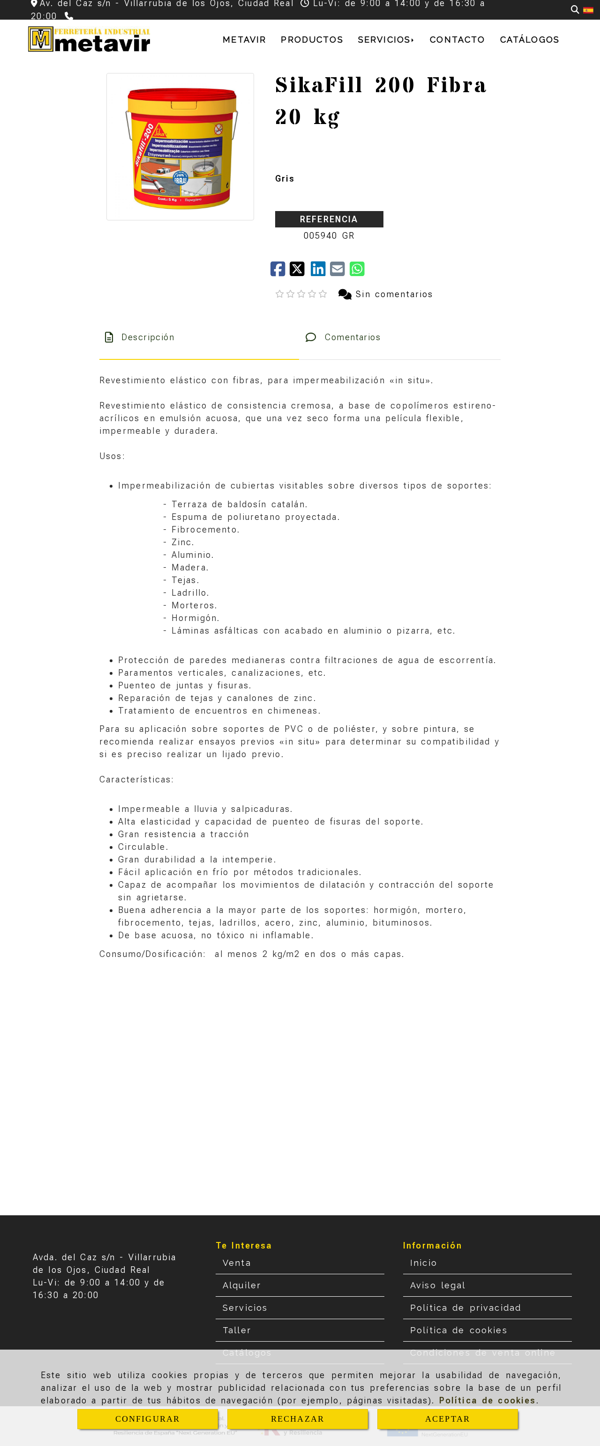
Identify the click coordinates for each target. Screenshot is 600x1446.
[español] (588, 10)
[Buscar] (575, 9)
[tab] (199, 337)
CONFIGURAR (147, 1419)
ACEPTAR (447, 1419)
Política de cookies (487, 1400)
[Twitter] (300, 272)
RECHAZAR (297, 1419)
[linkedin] (320, 272)
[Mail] (339, 272)
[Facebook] (280, 272)
